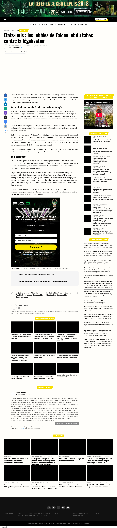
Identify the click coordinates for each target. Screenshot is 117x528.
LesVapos (89, 245)
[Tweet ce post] (5, 100)
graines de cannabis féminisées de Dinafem (98, 315)
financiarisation (71, 192)
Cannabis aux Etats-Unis (38, 268)
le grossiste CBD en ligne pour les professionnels (98, 282)
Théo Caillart (16, 47)
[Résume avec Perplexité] (5, 113)
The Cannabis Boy (31, 515)
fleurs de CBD (97, 276)
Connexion (45, 427)
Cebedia (20, 515)
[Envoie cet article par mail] (5, 126)
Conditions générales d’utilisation (37, 513)
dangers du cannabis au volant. (66, 135)
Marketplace (82, 24)
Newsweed (7, 30)
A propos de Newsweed (12, 513)
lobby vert (38, 192)
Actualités (43, 24)
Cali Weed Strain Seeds (100, 262)
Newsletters (101, 19)
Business (60, 24)
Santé (52, 24)
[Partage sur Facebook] (5, 95)
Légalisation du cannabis (56, 268)
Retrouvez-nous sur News (86, 513)
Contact (44, 515)
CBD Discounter (89, 330)
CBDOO (89, 322)
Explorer (33, 24)
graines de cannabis (98, 251)
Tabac (68, 268)
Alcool (26, 268)
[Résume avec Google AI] (5, 122)
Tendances (71, 24)
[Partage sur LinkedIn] (5, 104)
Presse (55, 513)
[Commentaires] (5, 131)
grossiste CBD (98, 301)
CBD (111, 307)
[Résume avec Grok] (5, 117)
